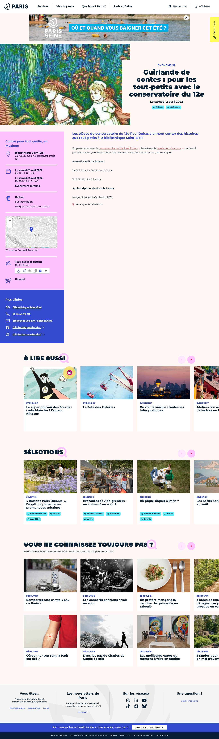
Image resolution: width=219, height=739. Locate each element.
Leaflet (32, 247)
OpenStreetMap (45, 247)
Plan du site (162, 735)
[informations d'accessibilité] (32, 271)
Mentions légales (59, 735)
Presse (114, 735)
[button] (31, 229)
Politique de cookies (143, 735)
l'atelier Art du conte (169, 148)
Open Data (125, 735)
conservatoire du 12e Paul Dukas (118, 148)
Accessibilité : (89, 735)
